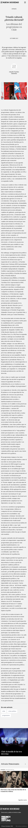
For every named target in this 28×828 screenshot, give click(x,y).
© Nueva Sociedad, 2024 (7, 826)
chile (3, 711)
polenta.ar (24, 826)
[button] (25, 2)
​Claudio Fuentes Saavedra (14, 72)
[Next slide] (25, 764)
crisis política (12, 711)
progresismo (6, 715)
